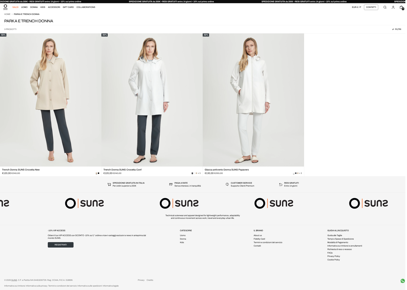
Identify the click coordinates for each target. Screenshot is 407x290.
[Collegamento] (202, 1)
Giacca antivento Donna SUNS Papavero (227, 169)
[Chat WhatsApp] (403, 281)
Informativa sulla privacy (36, 286)
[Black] (98, 173)
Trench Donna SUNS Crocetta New (21, 169)
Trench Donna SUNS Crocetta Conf (122, 169)
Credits (150, 280)
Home (7, 14)
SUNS (14, 280)
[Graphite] (295, 173)
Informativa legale (111, 286)
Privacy (141, 280)
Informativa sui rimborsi (14, 286)
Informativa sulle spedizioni (89, 286)
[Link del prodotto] (50, 104)
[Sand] (196, 173)
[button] (385, 7)
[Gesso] (194, 173)
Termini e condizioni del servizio (62, 286)
